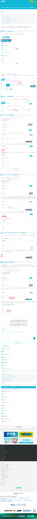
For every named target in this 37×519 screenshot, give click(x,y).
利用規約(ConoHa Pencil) (4, 471)
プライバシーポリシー (4, 480)
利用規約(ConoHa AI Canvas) (5, 470)
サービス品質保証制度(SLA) (4, 477)
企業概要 (2, 483)
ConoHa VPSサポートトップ (9, 4)
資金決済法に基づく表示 (4, 476)
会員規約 (2, 463)
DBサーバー (24, 4)
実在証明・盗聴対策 (2, 500)
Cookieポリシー (3, 482)
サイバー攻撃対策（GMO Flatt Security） (28, 500)
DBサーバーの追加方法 (6, 15)
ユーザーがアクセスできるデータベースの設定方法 (10, 21)
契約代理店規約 (3, 473)
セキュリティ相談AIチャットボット (4, 499)
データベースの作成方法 (6, 18)
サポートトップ (2, 4)
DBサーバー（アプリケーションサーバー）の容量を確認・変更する (13, 331)
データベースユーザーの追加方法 (8, 19)
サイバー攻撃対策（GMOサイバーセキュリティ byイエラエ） (14, 500)
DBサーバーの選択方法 (6, 16)
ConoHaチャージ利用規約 (4, 466)
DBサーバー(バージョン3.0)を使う (8, 333)
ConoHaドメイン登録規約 (4, 464)
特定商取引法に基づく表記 (4, 474)
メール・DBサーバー (19, 4)
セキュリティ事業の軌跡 (8, 501)
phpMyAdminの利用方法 (6, 22)
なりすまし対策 (2, 501)
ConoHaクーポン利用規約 (4, 467)
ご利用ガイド (14, 4)
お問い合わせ (3, 479)
